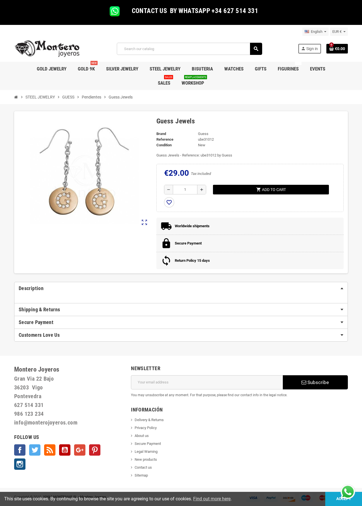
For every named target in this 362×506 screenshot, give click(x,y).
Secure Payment (148, 443)
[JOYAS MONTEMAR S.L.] (47, 48)
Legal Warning (146, 451)
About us (142, 436)
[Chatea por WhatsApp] (347, 491)
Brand (161, 134)
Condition (164, 145)
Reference (164, 139)
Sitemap (141, 475)
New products (146, 459)
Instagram (19, 464)
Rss (49, 450)
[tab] (181, 288)
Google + (79, 450)
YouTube (64, 450)
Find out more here (211, 498)
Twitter (34, 450)
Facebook (19, 450)
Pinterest (94, 450)
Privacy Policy (146, 428)
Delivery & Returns (149, 420)
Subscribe (317, 382)
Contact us (143, 467)
